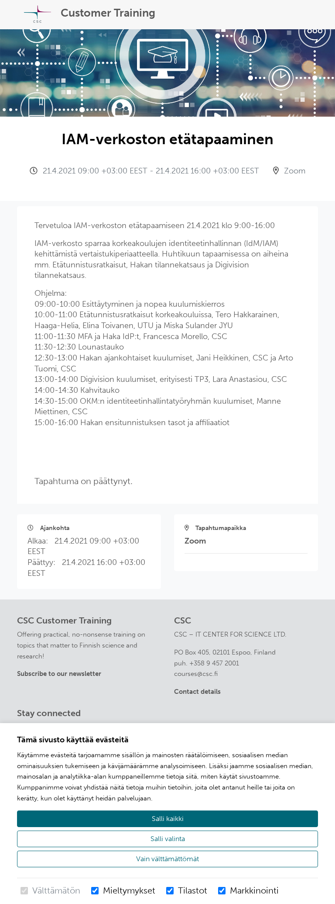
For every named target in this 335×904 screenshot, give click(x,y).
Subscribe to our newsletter (59, 674)
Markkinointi (254, 890)
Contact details (197, 692)
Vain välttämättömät (167, 859)
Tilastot (192, 890)
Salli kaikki (168, 818)
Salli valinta (167, 839)
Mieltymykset (129, 890)
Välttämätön (56, 890)
